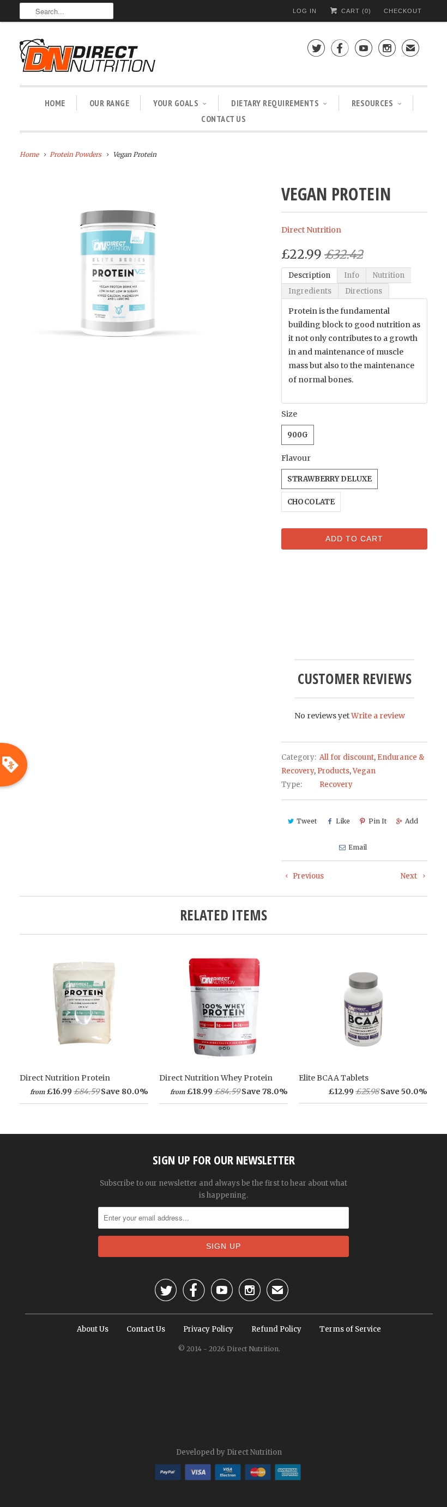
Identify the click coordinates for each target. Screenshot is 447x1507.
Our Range (109, 102)
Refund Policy (276, 1329)
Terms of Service (350, 1329)
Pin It (377, 821)
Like (343, 821)
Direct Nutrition (311, 230)
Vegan (364, 771)
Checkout (403, 11)
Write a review (378, 716)
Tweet (307, 821)
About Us (92, 1329)
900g (297, 435)
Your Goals (175, 102)
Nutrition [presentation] (388, 275)
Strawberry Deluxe (329, 479)
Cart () (355, 11)
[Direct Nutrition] (118, 56)
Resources (373, 102)
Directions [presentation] (363, 291)
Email (357, 847)
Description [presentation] (309, 275)
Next (410, 876)
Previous (307, 876)
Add (411, 821)
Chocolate (311, 502)
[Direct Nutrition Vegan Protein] (117, 271)
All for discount (346, 757)
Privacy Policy (208, 1329)
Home (55, 102)
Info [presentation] (351, 275)
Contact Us (223, 118)
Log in (305, 11)
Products (333, 771)
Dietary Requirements (275, 102)
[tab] (309, 275)
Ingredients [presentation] (309, 291)
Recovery (336, 784)
